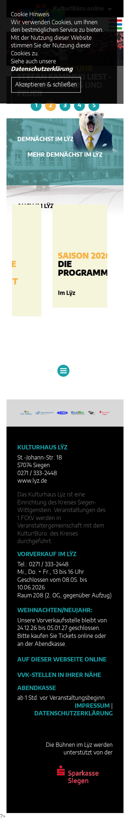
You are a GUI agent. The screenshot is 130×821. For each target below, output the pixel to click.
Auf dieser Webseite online (62, 660)
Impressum (92, 706)
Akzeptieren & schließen (46, 85)
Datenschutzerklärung (73, 713)
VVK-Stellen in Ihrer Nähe (59, 675)
